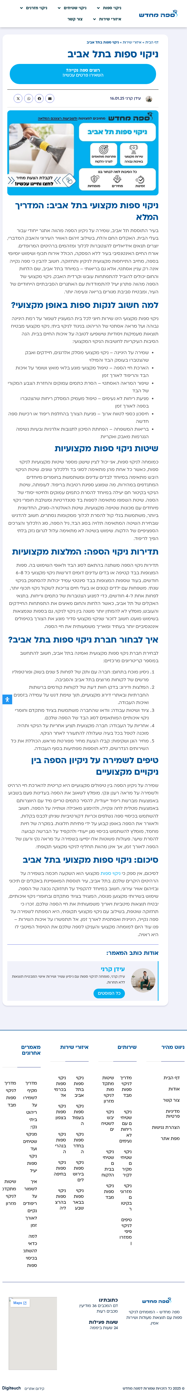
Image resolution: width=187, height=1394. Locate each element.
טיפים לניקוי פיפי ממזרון (126, 1231)
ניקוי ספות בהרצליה (60, 1199)
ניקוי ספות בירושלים (78, 1171)
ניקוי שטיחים (75, 8)
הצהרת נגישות (166, 1127)
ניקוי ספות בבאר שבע (78, 1199)
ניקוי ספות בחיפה (60, 1168)
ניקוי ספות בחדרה (78, 1143)
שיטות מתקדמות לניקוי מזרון (108, 1089)
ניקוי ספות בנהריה (60, 1143)
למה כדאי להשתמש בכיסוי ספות (28, 1251)
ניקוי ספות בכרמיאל (60, 1086)
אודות (174, 1089)
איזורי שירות (110, 19)
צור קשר (75, 19)
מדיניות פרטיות (173, 1114)
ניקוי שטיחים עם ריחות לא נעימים (125, 1126)
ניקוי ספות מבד (109, 1191)
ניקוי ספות (112, 8)
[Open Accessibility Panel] (7, 699)
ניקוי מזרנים (36, 8)
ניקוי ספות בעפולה (78, 1114)
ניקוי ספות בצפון (61, 1112)
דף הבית (152, 42)
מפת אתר (170, 1138)
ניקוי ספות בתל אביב (79, 1086)
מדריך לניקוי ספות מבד (126, 1086)
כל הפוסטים (109, 993)
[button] (49, 98)
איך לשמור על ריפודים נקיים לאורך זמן (30, 1203)
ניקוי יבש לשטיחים (107, 1120)
